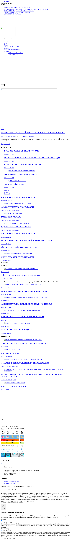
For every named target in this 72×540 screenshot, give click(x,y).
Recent (6, 192)
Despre (6, 45)
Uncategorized (5, 272)
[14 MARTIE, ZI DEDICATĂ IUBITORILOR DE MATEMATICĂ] (24, 359)
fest (27, 136)
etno (24, 136)
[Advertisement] (36, 69)
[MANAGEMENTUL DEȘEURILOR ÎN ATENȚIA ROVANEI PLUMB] (25, 297)
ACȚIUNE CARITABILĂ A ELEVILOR (16, 227)
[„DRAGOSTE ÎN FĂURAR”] (17, 181)
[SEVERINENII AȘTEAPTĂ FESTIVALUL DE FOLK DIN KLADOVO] (29, 127)
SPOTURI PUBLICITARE (12, 49)
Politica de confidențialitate (15, 53)
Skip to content (5, 1)
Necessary (6, 521)
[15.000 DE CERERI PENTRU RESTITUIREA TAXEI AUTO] (23, 340)
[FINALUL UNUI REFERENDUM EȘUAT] (17, 323)
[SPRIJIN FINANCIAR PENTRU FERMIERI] (21, 171)
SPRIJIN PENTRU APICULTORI (13, 386)
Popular (6, 190)
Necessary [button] (3, 519)
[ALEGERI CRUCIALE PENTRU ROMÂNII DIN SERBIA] (22, 310)
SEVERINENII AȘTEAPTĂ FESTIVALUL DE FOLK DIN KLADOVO (33, 132)
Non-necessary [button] (5, 529)
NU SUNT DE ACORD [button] (27, 501)
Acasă (6, 42)
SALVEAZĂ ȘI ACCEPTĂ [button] (9, 538)
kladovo (31, 136)
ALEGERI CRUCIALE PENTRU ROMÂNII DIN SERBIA (22, 317)
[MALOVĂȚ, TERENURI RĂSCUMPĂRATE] (18, 203)
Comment (7, 194)
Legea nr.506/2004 (13, 54)
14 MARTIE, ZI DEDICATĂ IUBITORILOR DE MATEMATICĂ (25, 363)
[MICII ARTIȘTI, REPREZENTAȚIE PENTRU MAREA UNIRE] (23, 285)
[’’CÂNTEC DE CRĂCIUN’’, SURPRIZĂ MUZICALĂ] (21, 269)
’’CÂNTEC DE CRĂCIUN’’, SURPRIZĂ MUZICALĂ (20, 275)
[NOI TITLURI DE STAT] (12, 349)
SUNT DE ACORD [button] (12, 501)
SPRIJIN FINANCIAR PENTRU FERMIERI (17, 12)
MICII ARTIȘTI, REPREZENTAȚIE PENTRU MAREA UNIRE (24, 291)
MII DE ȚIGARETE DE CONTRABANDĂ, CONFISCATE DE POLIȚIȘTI (26, 9)
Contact (6, 48)
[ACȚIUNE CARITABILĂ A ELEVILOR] (17, 223)
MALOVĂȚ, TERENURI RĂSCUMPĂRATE (17, 207)
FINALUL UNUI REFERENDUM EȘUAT (16, 330)
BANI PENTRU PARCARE (11, 217)
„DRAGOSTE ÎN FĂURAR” (12, 14)
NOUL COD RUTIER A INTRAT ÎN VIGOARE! (18, 7)
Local (5, 43)
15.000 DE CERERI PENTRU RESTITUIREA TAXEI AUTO (23, 343)
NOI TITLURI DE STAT (10, 353)
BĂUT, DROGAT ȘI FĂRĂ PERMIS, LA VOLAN (19, 11)
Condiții (6, 51)
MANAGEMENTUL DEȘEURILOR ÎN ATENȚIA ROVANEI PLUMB (27, 304)
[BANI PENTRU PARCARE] (13, 213)
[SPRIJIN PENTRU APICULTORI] (14, 383)
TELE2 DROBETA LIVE (11, 46)
